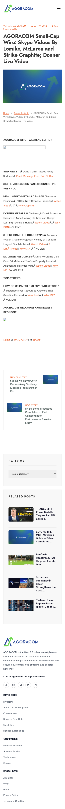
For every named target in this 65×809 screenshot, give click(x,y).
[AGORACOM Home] (20, 642)
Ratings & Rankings (13, 730)
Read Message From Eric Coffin (34, 176)
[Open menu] (58, 7)
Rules (6, 789)
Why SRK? (25, 248)
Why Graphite (26, 205)
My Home (8, 701)
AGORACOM (19, 25)
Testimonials (9, 757)
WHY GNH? (21, 340)
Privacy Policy (10, 795)
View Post (33, 295)
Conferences (10, 713)
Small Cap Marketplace (15, 707)
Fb (13, 685)
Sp (21, 685)
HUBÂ (7, 340)
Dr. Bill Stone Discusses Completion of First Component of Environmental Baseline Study (38, 414)
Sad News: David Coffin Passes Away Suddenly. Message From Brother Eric (23, 384)
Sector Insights (10, 28)
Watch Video (38, 244)
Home (6, 113)
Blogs (6, 783)
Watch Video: (42, 222)
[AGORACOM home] (18, 8)
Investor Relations (12, 745)
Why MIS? (49, 295)
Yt (35, 685)
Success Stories (11, 751)
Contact (7, 763)
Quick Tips (8, 725)
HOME (36, 340)
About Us (8, 777)
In (28, 685)
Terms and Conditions (14, 801)
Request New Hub (12, 719)
